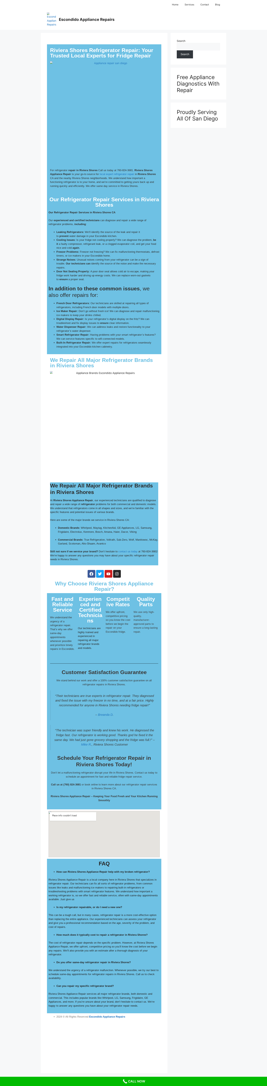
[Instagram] (117, 574)
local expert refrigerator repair (117, 174)
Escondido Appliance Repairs (86, 19)
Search (181, 40)
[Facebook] (91, 574)
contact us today (128, 551)
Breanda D (105, 714)
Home (175, 4)
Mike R (86, 744)
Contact (204, 4)
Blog (217, 4)
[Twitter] (100, 574)
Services (189, 4)
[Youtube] (108, 574)
